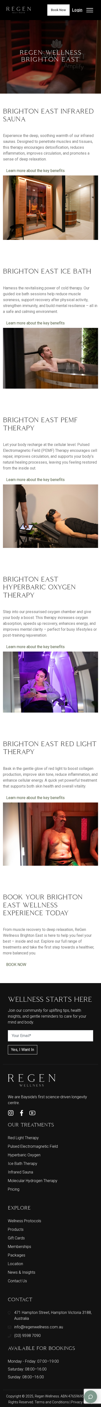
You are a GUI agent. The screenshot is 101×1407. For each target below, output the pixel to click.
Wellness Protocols (24, 1221)
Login (77, 10)
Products (16, 1229)
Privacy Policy (82, 1402)
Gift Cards (16, 1238)
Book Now (58, 10)
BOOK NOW (16, 964)
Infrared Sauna (20, 1172)
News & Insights (21, 1272)
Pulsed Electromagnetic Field (33, 1146)
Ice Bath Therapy (22, 1163)
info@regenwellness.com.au (38, 1327)
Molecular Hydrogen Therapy (32, 1180)
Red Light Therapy (23, 1137)
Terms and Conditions (52, 1402)
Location (15, 1263)
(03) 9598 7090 (27, 1335)
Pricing (13, 1189)
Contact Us (17, 1281)
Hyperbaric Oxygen (24, 1155)
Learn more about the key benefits (35, 170)
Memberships (19, 1246)
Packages (16, 1255)
